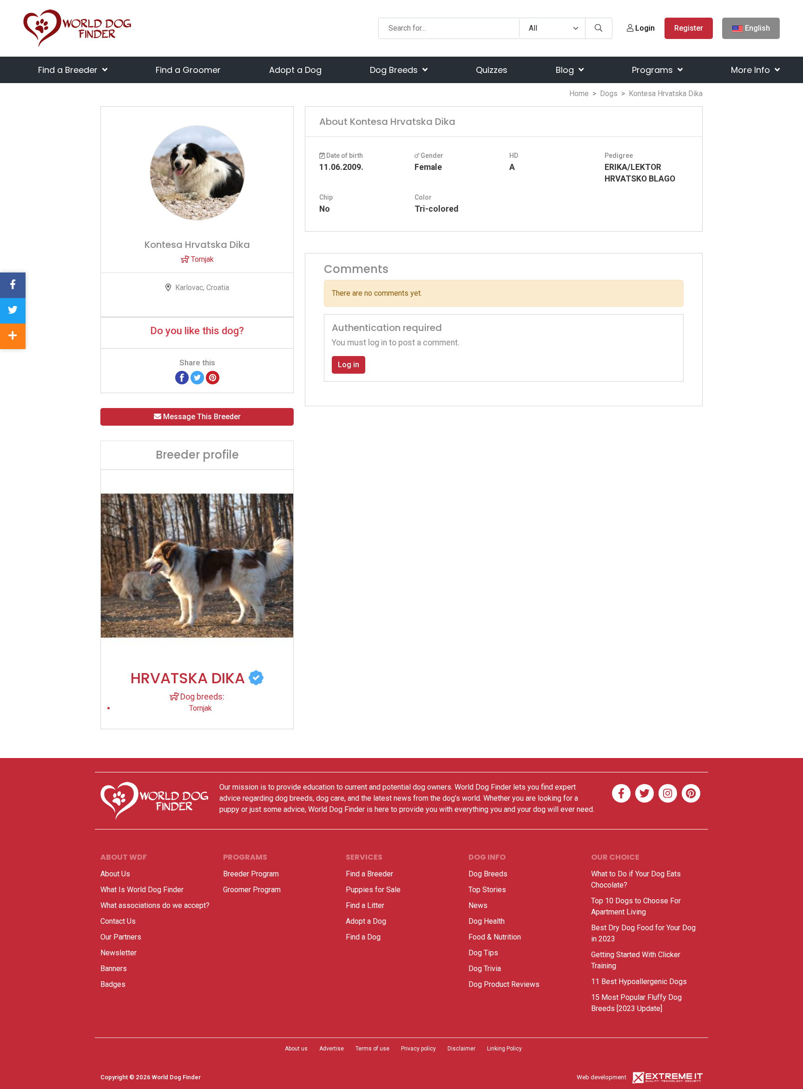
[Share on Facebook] (182, 377)
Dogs (609, 93)
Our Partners (120, 937)
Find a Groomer (188, 70)
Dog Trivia (484, 968)
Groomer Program (252, 889)
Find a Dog (363, 937)
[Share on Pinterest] (212, 377)
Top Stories (487, 889)
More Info (751, 70)
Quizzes (491, 70)
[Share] (13, 336)
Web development (601, 1077)
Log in (348, 364)
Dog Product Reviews (504, 984)
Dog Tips (483, 952)
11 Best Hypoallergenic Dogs (639, 981)
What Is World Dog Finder (142, 889)
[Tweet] (197, 377)
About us (296, 1048)
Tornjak (201, 259)
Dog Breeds (395, 70)
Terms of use (372, 1048)
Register (688, 28)
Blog (566, 70)
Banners (113, 968)
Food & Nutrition (494, 937)
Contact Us (118, 921)
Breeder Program (251, 873)
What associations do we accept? (155, 905)
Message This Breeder (201, 416)
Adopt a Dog (295, 70)
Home (579, 93)
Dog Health (486, 921)
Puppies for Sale (373, 889)
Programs (653, 70)
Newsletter (118, 952)
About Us (115, 873)
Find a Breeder (69, 70)
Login (644, 28)
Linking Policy (504, 1048)
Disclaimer (461, 1048)
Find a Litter (365, 905)
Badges (112, 984)
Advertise (331, 1048)
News (477, 905)
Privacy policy (418, 1048)
